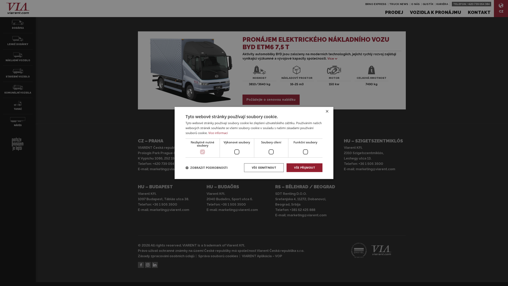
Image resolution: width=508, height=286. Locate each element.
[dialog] (254, 143)
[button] (207, 167)
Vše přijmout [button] (304, 167)
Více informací (218, 133)
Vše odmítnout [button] (264, 167)
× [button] (326, 111)
